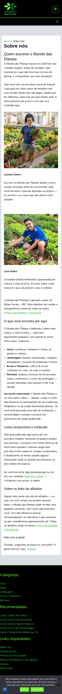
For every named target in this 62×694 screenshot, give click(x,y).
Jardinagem (6, 592)
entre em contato (33, 476)
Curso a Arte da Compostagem (17, 628)
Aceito (24, 689)
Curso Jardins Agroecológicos (17, 623)
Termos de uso (8, 651)
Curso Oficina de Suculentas (16, 619)
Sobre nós (5, 647)
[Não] (58, 684)
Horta (3, 587)
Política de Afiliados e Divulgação (22, 312)
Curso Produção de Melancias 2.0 (19, 632)
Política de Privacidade (13, 655)
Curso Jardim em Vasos (13, 615)
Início (3, 583)
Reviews (5, 600)
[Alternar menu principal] (55, 8)
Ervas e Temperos (10, 596)
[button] (57, 22)
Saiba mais (37, 689)
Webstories (6, 668)
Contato (31, 549)
